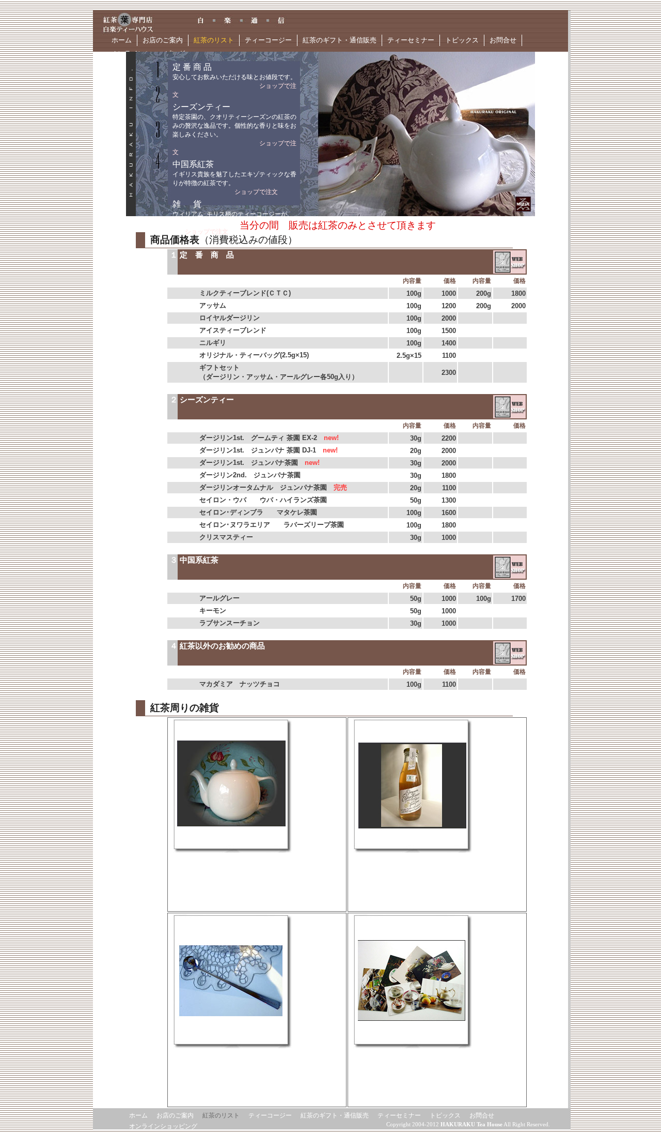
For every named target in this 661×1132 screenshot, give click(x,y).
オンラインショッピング (163, 1126)
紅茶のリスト (214, 40)
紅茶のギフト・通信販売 (339, 40)
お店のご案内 (163, 40)
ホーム (122, 40)
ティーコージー (268, 40)
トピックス (462, 40)
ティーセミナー (410, 40)
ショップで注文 (256, 191)
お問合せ (503, 40)
